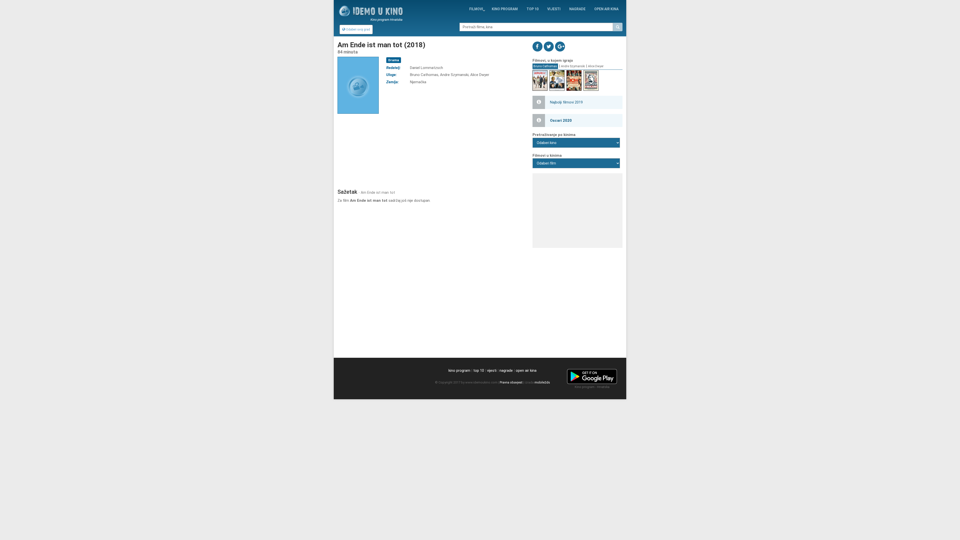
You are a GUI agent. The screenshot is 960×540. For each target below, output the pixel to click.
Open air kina (606, 9)
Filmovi (476, 9)
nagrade (577, 9)
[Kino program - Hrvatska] (592, 375)
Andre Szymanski (573, 66)
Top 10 (532, 9)
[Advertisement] (431, 149)
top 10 (478, 370)
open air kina (526, 370)
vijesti (553, 9)
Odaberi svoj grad (357, 29)
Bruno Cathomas (545, 66)
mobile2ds (542, 382)
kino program (505, 9)
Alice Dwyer (596, 66)
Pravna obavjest (511, 382)
